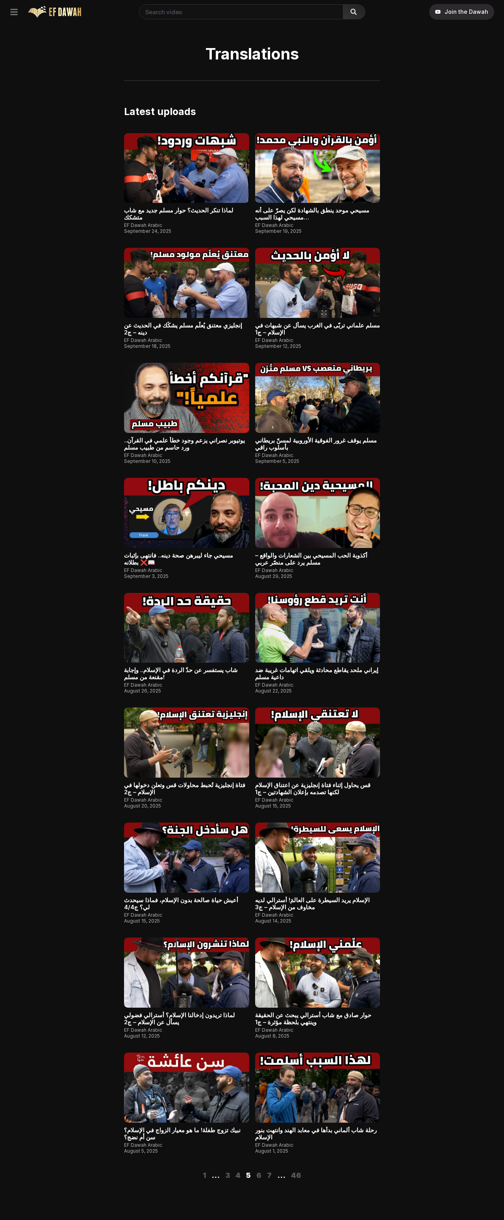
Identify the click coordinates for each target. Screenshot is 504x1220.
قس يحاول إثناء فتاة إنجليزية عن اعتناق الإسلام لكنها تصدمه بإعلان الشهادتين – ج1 (313, 788)
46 (296, 1175)
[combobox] (239, 12)
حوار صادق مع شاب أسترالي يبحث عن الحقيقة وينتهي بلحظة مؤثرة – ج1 (313, 1018)
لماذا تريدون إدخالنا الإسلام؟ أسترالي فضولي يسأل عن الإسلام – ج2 (179, 1018)
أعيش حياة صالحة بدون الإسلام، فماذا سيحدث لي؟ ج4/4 (181, 903)
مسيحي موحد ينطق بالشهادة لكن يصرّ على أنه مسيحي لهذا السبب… (312, 213)
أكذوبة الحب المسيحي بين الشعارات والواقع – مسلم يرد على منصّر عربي (311, 559)
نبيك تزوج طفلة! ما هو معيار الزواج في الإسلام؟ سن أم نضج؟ (182, 1133)
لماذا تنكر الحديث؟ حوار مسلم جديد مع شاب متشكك (178, 213)
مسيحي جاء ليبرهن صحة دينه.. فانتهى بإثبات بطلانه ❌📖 (178, 559)
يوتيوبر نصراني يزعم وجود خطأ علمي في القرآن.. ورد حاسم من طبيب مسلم (184, 443)
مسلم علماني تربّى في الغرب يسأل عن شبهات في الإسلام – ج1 (317, 328)
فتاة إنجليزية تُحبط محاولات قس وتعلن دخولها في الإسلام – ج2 (184, 788)
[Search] (354, 12)
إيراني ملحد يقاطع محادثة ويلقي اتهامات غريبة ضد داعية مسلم (316, 673)
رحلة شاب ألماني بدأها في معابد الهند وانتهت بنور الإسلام (316, 1133)
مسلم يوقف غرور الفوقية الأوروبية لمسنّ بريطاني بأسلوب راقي (316, 443)
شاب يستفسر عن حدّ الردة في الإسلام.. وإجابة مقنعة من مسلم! (181, 673)
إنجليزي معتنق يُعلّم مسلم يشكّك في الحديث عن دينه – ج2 (183, 328)
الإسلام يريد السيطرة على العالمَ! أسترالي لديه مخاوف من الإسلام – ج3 (312, 903)
